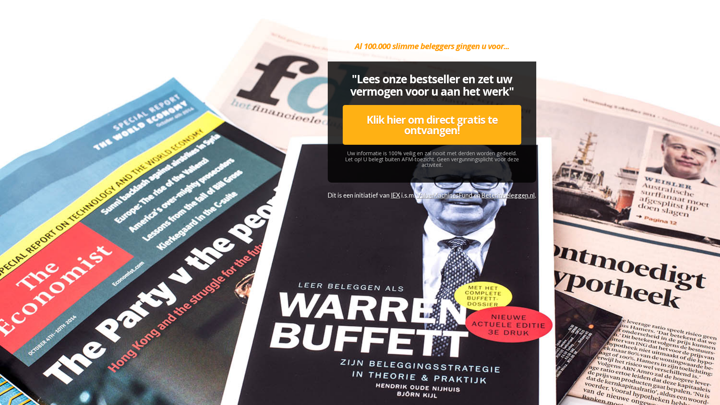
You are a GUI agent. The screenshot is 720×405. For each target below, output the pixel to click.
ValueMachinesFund (444, 195)
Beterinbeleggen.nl (508, 195)
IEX (395, 195)
